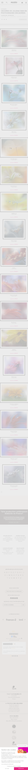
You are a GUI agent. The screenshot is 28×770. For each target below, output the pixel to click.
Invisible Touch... (14, 78)
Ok (23, 604)
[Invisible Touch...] (14, 75)
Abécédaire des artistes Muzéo (14, 569)
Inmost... (14, 268)
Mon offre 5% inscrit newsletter (14, 721)
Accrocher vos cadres (14, 712)
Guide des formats (14, 707)
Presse (14, 699)
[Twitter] (17, 598)
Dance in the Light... (14, 296)
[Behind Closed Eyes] (14, 484)
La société (14, 696)
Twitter (4, 19)
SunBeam (14, 350)
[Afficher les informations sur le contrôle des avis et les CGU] (21, 638)
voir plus (13, 648)
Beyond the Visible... (14, 105)
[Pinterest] (15, 598)
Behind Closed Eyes (14, 486)
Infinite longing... (14, 241)
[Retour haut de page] (2, 492)
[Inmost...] (14, 266)
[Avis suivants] (27, 648)
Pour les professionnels (14, 697)
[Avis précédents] (1, 648)
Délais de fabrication (14, 708)
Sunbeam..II (14, 50)
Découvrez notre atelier (14, 522)
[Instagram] (13, 598)
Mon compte (14, 719)
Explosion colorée (14, 459)
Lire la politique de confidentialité (7, 764)
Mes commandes (14, 718)
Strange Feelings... (14, 432)
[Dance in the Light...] (14, 293)
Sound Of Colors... (14, 187)
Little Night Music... (14, 159)
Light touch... (14, 132)
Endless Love (14, 377)
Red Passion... (14, 323)
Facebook (2, 19)
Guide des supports (14, 705)
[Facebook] (11, 598)
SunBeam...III (14, 214)
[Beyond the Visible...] (14, 102)
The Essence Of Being (14, 405)
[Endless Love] (14, 375)
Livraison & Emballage (14, 710)
